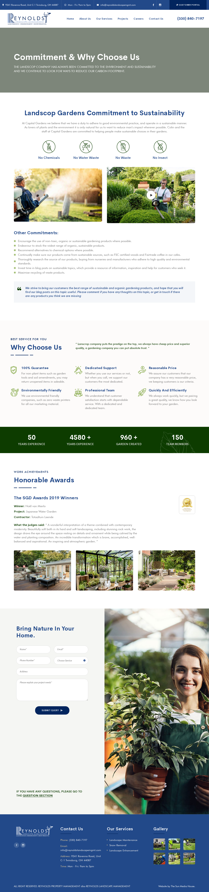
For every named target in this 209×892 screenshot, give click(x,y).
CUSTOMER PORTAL (189, 5)
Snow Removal (117, 845)
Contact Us (156, 18)
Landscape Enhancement (123, 850)
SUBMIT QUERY (50, 710)
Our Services (104, 18)
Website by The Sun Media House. (176, 886)
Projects (123, 18)
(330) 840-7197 (190, 18)
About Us (85, 18)
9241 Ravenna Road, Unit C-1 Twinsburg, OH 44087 (31, 5)
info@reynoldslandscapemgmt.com (118, 5)
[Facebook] (155, 5)
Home (70, 18)
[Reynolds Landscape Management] (29, 19)
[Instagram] (159, 5)
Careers (138, 18)
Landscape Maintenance (123, 840)
